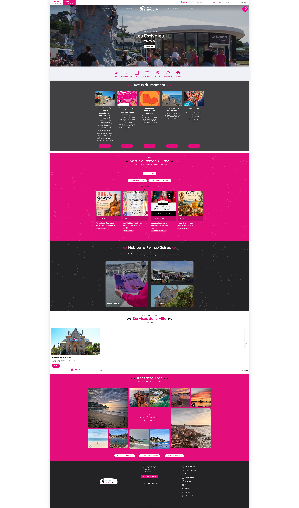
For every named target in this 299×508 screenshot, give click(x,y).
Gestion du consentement (151, 506)
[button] (110, 73)
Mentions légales (139, 506)
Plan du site (161, 506)
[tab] (144, 187)
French (184, 2)
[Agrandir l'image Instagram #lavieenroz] (118, 438)
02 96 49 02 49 (149, 471)
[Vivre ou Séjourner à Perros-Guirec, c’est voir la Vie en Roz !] (150, 8)
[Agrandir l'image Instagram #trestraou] (108, 408)
